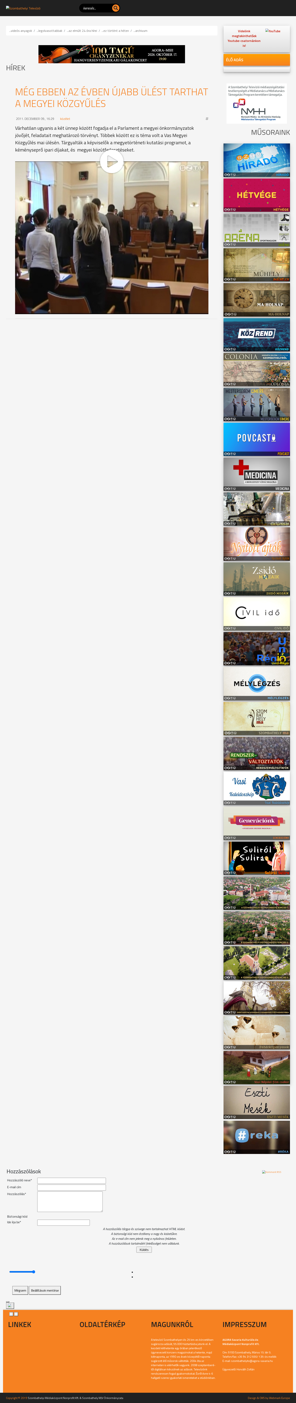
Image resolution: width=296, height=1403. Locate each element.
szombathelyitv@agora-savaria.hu (252, 1361)
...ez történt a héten (115, 30)
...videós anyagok (20, 30)
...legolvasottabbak (49, 30)
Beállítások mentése (45, 1290)
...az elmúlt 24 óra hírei (82, 30)
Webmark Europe (279, 1398)
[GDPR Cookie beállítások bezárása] (7, 1301)
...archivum (140, 30)
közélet (65, 118)
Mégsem (20, 1290)
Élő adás (234, 60)
